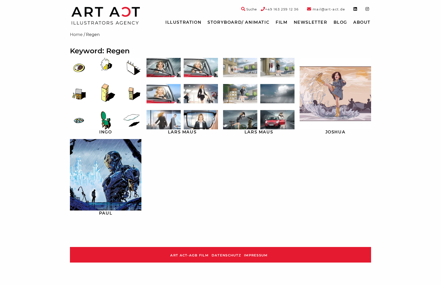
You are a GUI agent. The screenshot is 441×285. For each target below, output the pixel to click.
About (362, 22)
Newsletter (310, 22)
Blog (340, 22)
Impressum (256, 255)
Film (281, 22)
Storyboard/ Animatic (238, 22)
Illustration (183, 22)
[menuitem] (183, 22)
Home (76, 34)
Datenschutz (226, 255)
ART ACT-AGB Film (189, 255)
